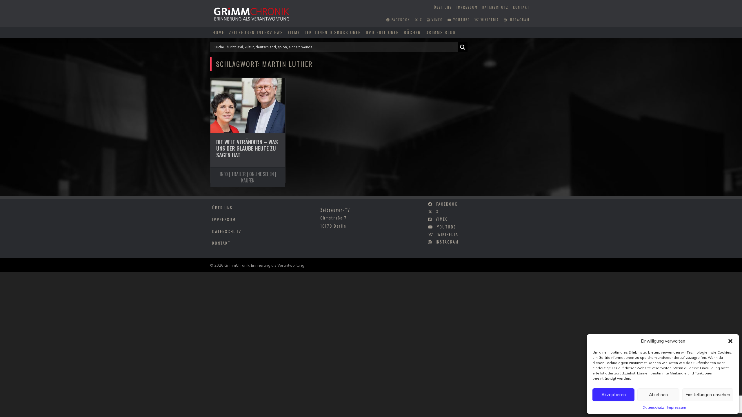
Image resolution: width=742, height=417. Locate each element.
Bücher (412, 32)
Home (218, 32)
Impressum (676, 407)
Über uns (443, 7)
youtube (461, 19)
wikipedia (489, 19)
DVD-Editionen (382, 32)
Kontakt (521, 7)
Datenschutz (653, 407)
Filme (294, 32)
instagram (518, 19)
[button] (730, 341)
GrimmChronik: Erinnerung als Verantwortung (264, 265)
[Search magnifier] (463, 47)
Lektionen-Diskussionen (333, 32)
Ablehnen (658, 394)
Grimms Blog (440, 32)
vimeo (436, 19)
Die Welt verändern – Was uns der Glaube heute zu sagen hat (247, 148)
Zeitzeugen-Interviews (256, 32)
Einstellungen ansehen (707, 394)
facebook (400, 19)
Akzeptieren (613, 394)
